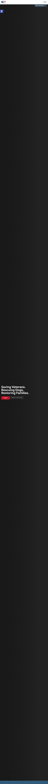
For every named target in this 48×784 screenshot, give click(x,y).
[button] (1, 11)
